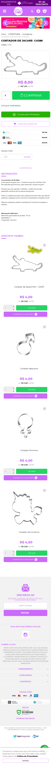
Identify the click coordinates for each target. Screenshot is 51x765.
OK (27, 157)
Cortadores (27, 34)
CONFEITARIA (14, 34)
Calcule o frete (7, 151)
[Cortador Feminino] (25, 444)
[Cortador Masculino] (25, 363)
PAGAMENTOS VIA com (24, 3)
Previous (5, 23)
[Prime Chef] (18, 11)
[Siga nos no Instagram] (25, 634)
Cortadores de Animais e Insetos (15, 37)
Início (3, 34)
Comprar (32, 95)
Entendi (25, 761)
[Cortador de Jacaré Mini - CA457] (25, 281)
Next (45, 23)
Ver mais (31, 308)
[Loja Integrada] (21, 736)
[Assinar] (25, 613)
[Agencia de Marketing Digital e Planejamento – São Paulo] (35, 736)
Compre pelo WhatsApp (28, 114)
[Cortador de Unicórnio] (25, 526)
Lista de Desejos (27, 124)
